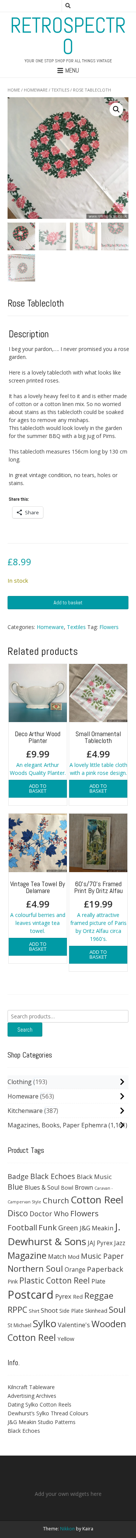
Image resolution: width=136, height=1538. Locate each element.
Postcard (31, 1294)
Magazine (27, 1255)
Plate (98, 1281)
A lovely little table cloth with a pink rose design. (98, 752)
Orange (75, 1270)
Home (14, 90)
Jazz (119, 1243)
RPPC (17, 1309)
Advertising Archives (32, 1395)
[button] (116, 109)
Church (56, 1200)
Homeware (36, 90)
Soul (117, 1309)
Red (78, 1296)
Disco (18, 1213)
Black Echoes (52, 1176)
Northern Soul (35, 1268)
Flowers (109, 627)
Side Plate (71, 1310)
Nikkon (67, 1528)
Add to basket (68, 602)
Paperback (105, 1269)
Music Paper (102, 1256)
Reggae (98, 1295)
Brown (84, 1187)
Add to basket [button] (37, 788)
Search (24, 1029)
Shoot (49, 1310)
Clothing (20, 1082)
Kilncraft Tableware (31, 1387)
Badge (18, 1176)
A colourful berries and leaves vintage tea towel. (37, 906)
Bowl (67, 1187)
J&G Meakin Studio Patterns (42, 1422)
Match (57, 1256)
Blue (15, 1187)
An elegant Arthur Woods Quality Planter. (38, 752)
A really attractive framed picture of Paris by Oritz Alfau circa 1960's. (98, 910)
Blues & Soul (42, 1187)
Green (68, 1227)
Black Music (94, 1176)
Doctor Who (49, 1213)
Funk (48, 1227)
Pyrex (63, 1296)
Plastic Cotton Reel (54, 1280)
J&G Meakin (96, 1227)
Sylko (44, 1323)
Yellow (65, 1338)
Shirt (34, 1310)
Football (22, 1227)
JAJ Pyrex (100, 1243)
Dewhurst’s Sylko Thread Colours (48, 1413)
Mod (73, 1256)
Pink (13, 1281)
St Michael (19, 1325)
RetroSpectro (68, 36)
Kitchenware (25, 1110)
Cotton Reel (97, 1199)
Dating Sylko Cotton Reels (39, 1404)
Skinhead (96, 1310)
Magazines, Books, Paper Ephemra (57, 1125)
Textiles (60, 90)
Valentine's (74, 1324)
